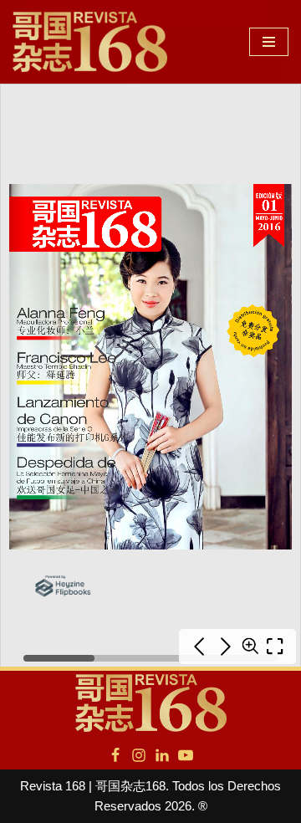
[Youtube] (185, 755)
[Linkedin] (162, 755)
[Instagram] (138, 755)
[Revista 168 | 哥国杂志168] (90, 42)
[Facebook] (115, 755)
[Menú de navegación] (268, 42)
